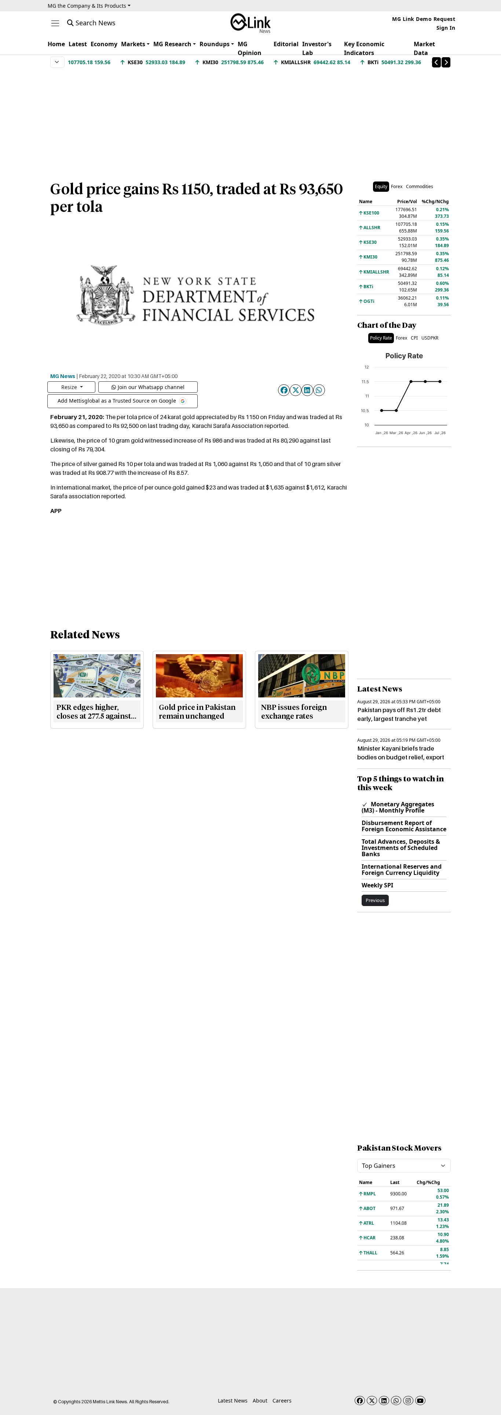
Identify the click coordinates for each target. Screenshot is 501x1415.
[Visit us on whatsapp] (396, 1400)
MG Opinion (250, 48)
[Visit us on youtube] (420, 1400)
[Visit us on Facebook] (360, 1400)
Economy (104, 44)
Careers (282, 1400)
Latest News (233, 1400)
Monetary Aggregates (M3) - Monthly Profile (398, 807)
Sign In (446, 27)
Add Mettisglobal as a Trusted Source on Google (118, 400)
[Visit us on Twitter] (372, 1400)
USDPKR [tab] (429, 338)
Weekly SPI (377, 885)
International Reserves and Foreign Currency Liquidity (402, 869)
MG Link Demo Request (423, 18)
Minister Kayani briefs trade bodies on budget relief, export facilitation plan (400, 757)
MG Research (172, 44)
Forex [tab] (396, 186)
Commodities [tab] (419, 186)
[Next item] (446, 62)
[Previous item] (436, 62)
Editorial (286, 44)
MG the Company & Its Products (87, 5)
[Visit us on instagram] (408, 1400)
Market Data (424, 48)
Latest (78, 44)
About (260, 1400)
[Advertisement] (250, 120)
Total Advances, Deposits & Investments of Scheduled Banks (401, 847)
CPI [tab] (414, 338)
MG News (62, 376)
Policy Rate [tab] (381, 338)
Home (56, 44)
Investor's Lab (317, 48)
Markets (133, 44)
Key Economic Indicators (364, 48)
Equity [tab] (381, 186)
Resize (69, 387)
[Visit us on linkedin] (384, 1400)
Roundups (215, 44)
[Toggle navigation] (55, 23)
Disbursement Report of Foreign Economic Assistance (404, 826)
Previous (375, 900)
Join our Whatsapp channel (151, 387)
